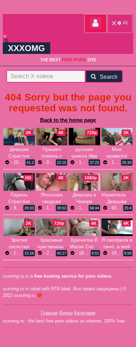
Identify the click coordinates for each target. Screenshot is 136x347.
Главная (49, 312)
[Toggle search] (9, 41)
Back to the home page (68, 120)
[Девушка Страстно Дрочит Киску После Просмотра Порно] (19, 136)
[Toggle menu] (5, 36)
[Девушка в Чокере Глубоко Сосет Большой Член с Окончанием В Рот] (84, 181)
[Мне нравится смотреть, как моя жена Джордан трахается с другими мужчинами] (117, 136)
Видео (66, 312)
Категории (84, 312)
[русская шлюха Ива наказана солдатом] (84, 136)
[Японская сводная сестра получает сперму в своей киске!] (52, 181)
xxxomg (26, 48)
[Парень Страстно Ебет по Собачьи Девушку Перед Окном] (19, 181)
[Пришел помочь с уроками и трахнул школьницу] (52, 136)
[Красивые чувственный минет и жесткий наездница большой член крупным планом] (52, 227)
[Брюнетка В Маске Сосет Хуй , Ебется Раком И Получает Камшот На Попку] (84, 227)
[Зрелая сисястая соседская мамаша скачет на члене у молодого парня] (19, 227)
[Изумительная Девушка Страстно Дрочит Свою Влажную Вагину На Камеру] (117, 181)
